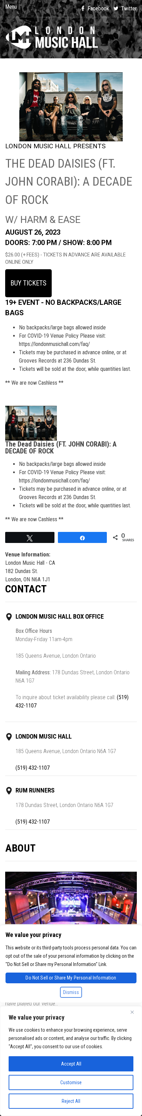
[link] (71, 37)
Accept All (71, 1064)
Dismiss (71, 992)
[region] (71, 1061)
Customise (71, 1082)
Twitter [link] (128, 8)
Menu (11, 7)
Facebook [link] (97, 8)
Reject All (71, 1101)
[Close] (135, 1012)
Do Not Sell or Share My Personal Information (71, 978)
